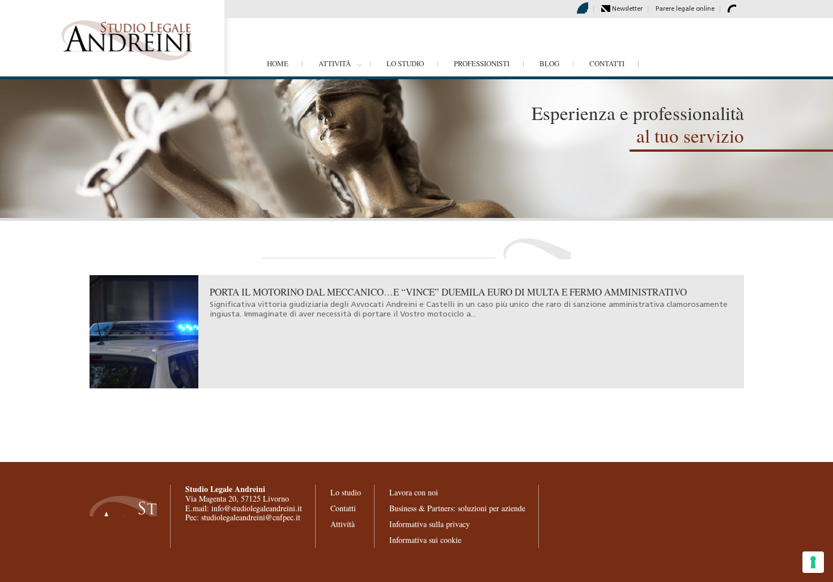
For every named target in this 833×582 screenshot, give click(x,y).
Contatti (606, 63)
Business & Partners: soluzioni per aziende (457, 508)
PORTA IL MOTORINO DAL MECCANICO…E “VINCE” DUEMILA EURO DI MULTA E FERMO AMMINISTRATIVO (448, 291)
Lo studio (405, 63)
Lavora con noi (413, 492)
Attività (334, 63)
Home (277, 63)
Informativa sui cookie (425, 539)
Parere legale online (685, 9)
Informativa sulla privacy (429, 524)
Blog (549, 63)
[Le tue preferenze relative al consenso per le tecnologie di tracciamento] (813, 562)
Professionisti (481, 63)
